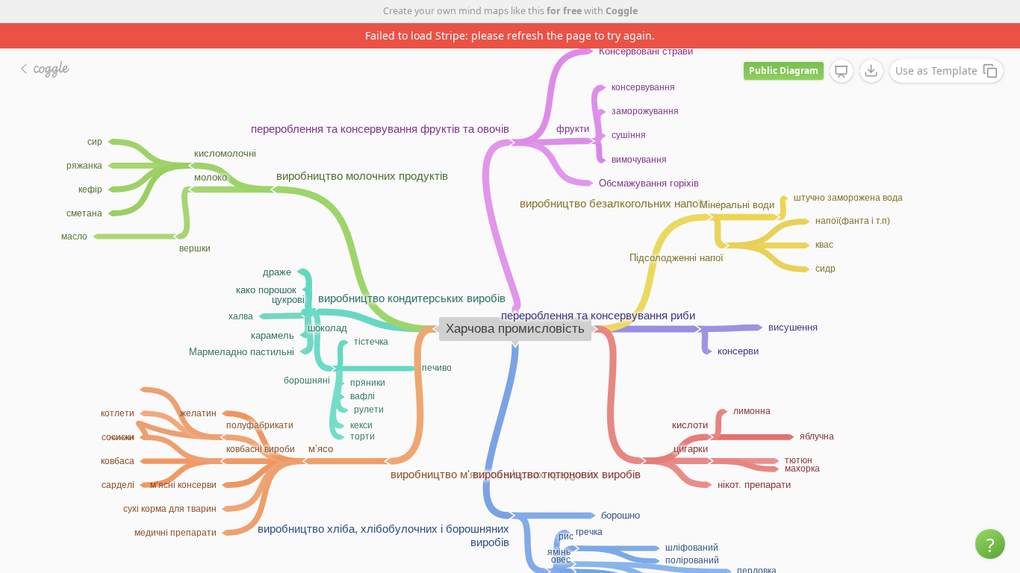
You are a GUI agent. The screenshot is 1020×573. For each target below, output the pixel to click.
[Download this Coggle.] (871, 71)
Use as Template (936, 70)
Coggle (622, 10)
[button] (990, 544)
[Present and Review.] (841, 72)
